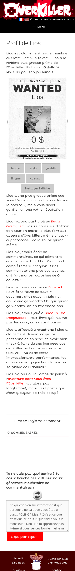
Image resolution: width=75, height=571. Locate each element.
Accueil (18, 558)
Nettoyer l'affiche (37, 188)
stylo (33, 168)
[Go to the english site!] (26, 19)
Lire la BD (18, 562)
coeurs (35, 178)
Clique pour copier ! (24, 536)
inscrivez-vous (64, 19)
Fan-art (55, 287)
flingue (16, 178)
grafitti (51, 168)
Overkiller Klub (58, 559)
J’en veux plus (58, 562)
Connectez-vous (40, 19)
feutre (15, 168)
